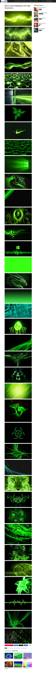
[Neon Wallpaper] (9, 656)
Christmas (25, 658)
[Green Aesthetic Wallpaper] (18, 656)
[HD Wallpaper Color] (27, 664)
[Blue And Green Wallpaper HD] (18, 664)
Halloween (6, 666)
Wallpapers (15, 666)
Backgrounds (41, 13)
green (15, 648)
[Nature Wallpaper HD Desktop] (36, 9)
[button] (48, 1)
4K (39, 25)
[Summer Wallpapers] (36, 20)
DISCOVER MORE (15, 650)
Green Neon (18, 648)
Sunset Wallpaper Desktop (43, 12)
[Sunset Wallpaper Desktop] (36, 14)
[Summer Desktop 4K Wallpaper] (36, 25)
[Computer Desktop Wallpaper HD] (36, 30)
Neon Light (24, 648)
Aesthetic (15, 658)
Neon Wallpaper (7, 659)
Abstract (6, 658)
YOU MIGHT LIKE (8, 650)
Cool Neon (11, 648)
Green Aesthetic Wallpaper (17, 659)
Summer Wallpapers (42, 18)
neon (21, 648)
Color (8, 648)
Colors (24, 666)
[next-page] (6, 670)
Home (5, 3)
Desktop (40, 9)
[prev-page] (5, 670)
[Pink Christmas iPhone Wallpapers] (27, 656)
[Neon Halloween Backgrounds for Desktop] (9, 664)
